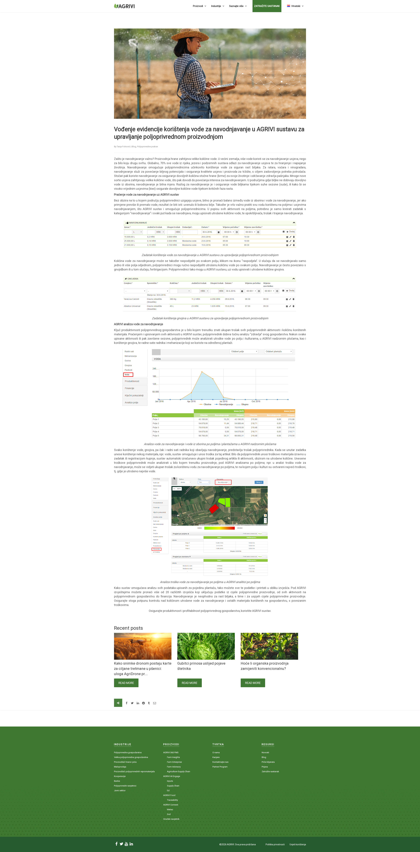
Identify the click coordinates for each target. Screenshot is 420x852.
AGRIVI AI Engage (171, 776)
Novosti (265, 752)
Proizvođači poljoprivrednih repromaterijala (134, 771)
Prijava (265, 767)
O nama (216, 752)
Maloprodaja (120, 767)
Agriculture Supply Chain (178, 771)
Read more (126, 683)
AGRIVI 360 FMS (170, 752)
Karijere (216, 757)
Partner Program (220, 767)
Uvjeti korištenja (298, 844)
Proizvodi (198, 6)
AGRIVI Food (169, 795)
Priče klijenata (268, 762)
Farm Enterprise (174, 762)
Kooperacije (120, 776)
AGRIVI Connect (170, 805)
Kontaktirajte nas (220, 762)
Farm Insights (173, 757)
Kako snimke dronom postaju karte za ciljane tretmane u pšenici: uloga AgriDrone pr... (142, 668)
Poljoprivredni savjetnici (125, 786)
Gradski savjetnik (171, 819)
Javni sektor (120, 790)
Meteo (170, 809)
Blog (264, 757)
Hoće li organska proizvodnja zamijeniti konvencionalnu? (265, 666)
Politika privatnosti (275, 844)
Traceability (172, 800)
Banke (117, 781)
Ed (168, 790)
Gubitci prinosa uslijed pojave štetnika (201, 666)
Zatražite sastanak (267, 6)
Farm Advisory (174, 767)
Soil (169, 814)
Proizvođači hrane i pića (125, 762)
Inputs (170, 781)
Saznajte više (236, 6)
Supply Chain (173, 786)
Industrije (216, 6)
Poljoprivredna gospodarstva (128, 752)
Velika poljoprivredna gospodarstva (131, 757)
